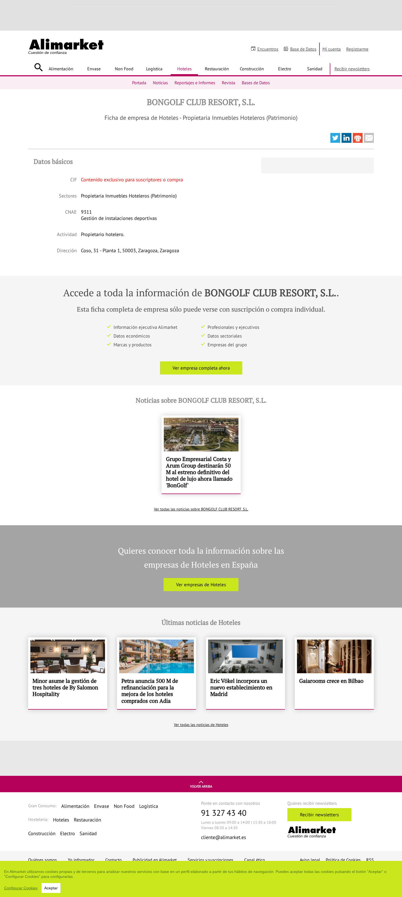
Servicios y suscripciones (210, 860)
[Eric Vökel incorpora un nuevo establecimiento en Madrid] (245, 673)
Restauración (217, 68)
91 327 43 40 (223, 812)
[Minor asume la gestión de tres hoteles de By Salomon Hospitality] (67, 673)
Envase (94, 68)
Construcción (252, 68)
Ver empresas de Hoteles (201, 585)
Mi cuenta (331, 49)
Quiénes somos (42, 860)
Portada (139, 82)
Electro (284, 68)
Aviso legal (310, 860)
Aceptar (51, 888)
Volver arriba (201, 786)
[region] (201, 879)
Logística (154, 68)
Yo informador (81, 860)
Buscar (38, 67)
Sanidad (314, 68)
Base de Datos (303, 49)
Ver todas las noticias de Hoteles (201, 724)
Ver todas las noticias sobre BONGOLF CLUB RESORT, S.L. (201, 509)
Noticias (160, 82)
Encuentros (267, 49)
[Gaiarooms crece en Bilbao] (334, 673)
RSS (370, 860)
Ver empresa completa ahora (201, 368)
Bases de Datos (256, 82)
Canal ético (254, 860)
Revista (228, 82)
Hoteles (184, 68)
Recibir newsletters (352, 68)
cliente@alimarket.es (223, 837)
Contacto (113, 860)
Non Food (124, 68)
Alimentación (61, 68)
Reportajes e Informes (194, 82)
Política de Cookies (343, 860)
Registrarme (357, 49)
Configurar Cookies (20, 888)
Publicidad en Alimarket (155, 860)
